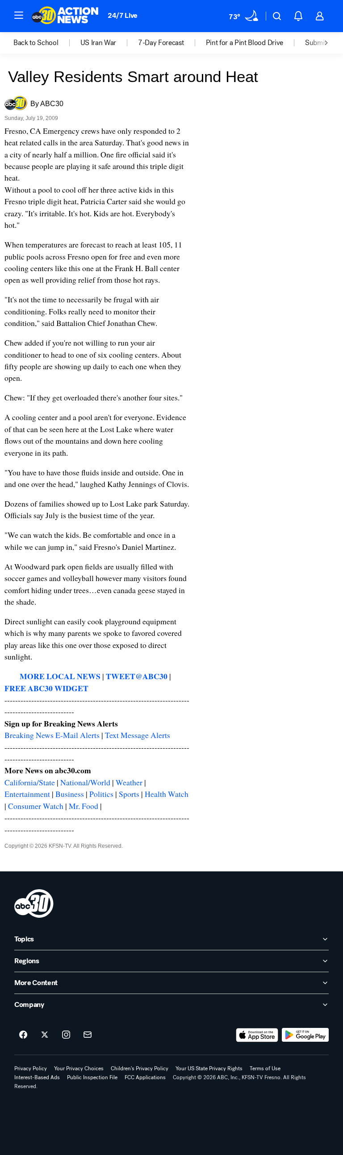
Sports (129, 793)
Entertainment (27, 793)
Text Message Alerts (137, 735)
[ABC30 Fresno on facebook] (23, 1035)
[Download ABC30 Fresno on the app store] (257, 1035)
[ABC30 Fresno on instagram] (66, 1035)
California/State (29, 782)
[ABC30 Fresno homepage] (65, 16)
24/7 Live (123, 15)
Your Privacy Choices (79, 1068)
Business (69, 793)
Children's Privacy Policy (139, 1068)
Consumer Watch (35, 805)
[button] (18, 15)
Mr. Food (83, 805)
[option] (46, 43)
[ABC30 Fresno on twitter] (45, 1035)
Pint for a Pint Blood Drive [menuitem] (244, 43)
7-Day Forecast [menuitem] (161, 43)
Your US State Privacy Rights (209, 1068)
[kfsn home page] (34, 903)
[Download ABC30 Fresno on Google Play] (305, 1035)
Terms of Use (265, 1068)
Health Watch (166, 793)
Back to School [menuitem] (36, 43)
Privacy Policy (30, 1068)
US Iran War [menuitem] (98, 43)
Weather (129, 782)
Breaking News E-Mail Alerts (52, 735)
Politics (101, 793)
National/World (85, 782)
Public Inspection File (92, 1077)
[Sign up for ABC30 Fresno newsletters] (87, 1035)
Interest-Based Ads (37, 1077)
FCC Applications (145, 1077)
